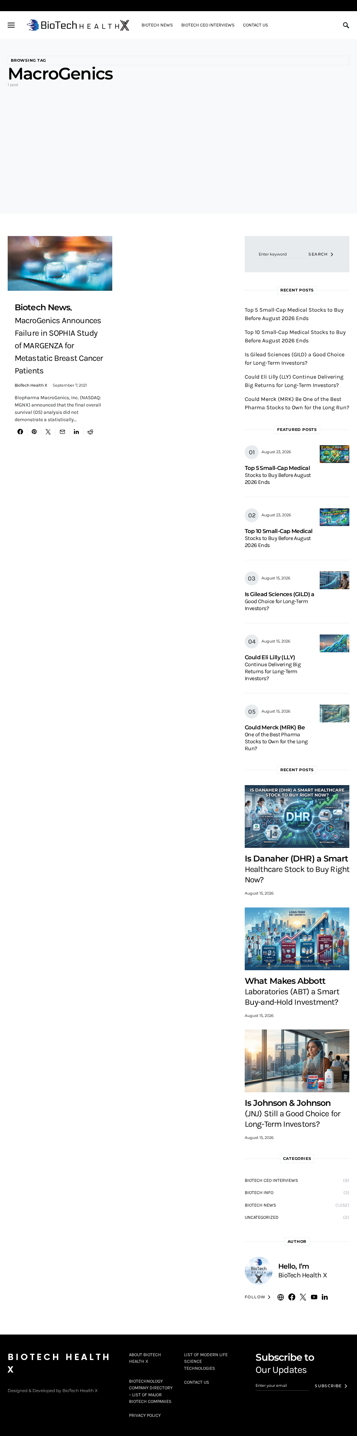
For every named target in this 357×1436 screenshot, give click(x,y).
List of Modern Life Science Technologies (206, 1361)
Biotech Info (259, 1192)
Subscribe (328, 1385)
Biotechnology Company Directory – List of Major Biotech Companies (151, 1391)
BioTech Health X (31, 385)
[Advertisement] (178, 144)
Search (318, 254)
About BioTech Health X (145, 1358)
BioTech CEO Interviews (271, 1180)
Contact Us (196, 1382)
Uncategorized (262, 1217)
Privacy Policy (145, 1415)
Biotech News (260, 1205)
